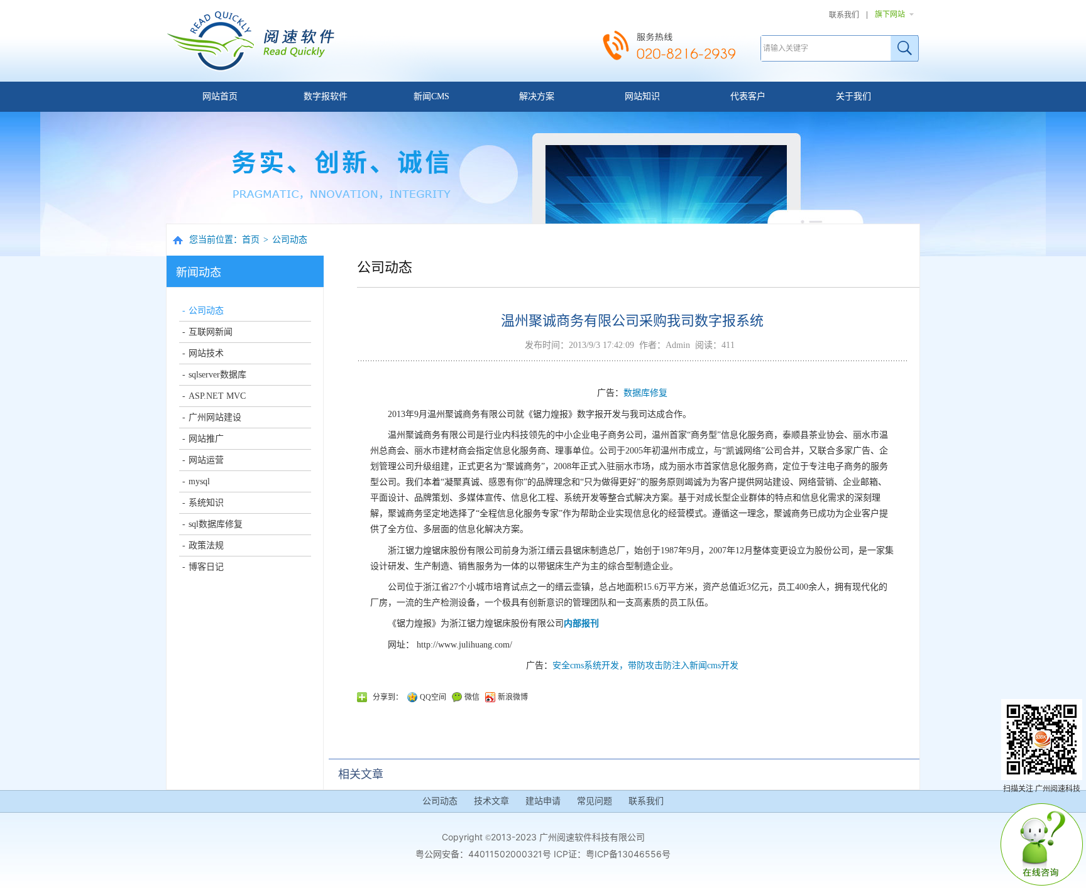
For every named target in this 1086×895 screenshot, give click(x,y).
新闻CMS (431, 96)
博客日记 (206, 567)
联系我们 (844, 15)
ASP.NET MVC (217, 396)
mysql (199, 481)
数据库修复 (645, 393)
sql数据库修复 (216, 524)
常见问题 (594, 801)
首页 (251, 239)
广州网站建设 (215, 417)
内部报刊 (581, 623)
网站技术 (206, 353)
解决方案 (536, 96)
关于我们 (853, 96)
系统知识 (206, 502)
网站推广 (206, 438)
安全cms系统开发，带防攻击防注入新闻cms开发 (645, 665)
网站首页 (220, 96)
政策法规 (206, 545)
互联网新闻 (211, 332)
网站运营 (206, 460)
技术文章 (491, 801)
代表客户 (747, 96)
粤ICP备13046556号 (628, 854)
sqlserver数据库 (217, 374)
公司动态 (289, 239)
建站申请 (543, 801)
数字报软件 (326, 96)
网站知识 (642, 96)
